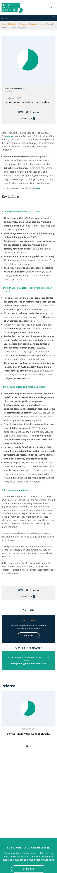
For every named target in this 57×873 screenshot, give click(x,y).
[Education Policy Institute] (12, 7)
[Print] (38, 111)
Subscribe (29, 869)
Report (8, 91)
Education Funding (38, 24)
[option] (28, 713)
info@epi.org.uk (19, 663)
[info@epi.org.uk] (46, 7)
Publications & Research (18, 24)
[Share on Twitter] (27, 111)
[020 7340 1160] (40, 7)
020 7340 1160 (38, 663)
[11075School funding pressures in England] (28, 708)
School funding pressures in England (28, 733)
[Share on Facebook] (30, 111)
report (9, 136)
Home (4, 24)
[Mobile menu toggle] (54, 18)
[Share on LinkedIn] (34, 111)
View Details (28, 635)
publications (29, 728)
